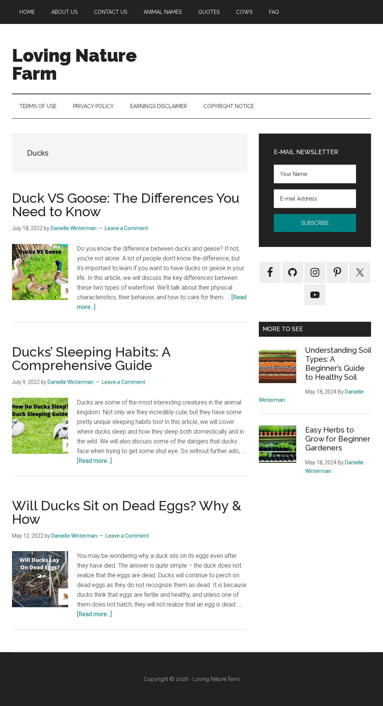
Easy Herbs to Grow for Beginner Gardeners (337, 438)
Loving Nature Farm (74, 64)
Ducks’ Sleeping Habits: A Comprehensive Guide (91, 358)
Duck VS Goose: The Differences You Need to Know (125, 204)
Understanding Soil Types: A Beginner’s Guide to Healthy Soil (338, 364)
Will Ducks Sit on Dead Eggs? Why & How (126, 512)
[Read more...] (94, 460)
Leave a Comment (126, 228)
